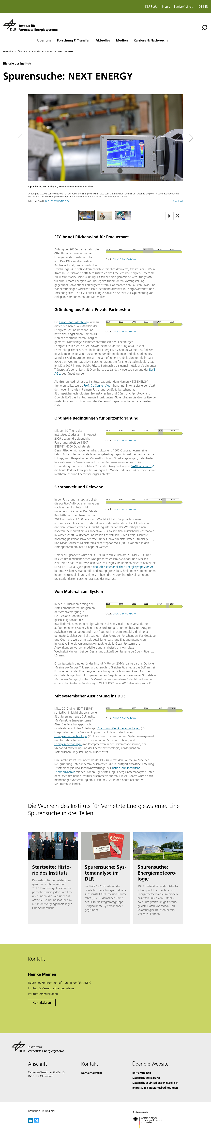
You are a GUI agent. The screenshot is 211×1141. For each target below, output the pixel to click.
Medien (122, 40)
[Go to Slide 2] (105, 215)
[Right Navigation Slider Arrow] (179, 138)
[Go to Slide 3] (123, 215)
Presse (166, 6)
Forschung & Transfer (73, 40)
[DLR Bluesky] (36, 1122)
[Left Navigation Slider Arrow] (33, 138)
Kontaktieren (42, 1003)
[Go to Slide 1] (86, 215)
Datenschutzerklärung (146, 1077)
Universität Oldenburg (73, 322)
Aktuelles (103, 40)
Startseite (8, 51)
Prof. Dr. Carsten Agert (98, 385)
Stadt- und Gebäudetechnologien (118, 728)
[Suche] (204, 27)
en (206, 6)
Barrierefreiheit (183, 6)
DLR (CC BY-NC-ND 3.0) (57, 201)
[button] (105, 151)
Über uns (44, 40)
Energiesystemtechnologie (70, 736)
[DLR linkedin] (30, 1122)
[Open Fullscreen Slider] (177, 216)
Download (177, 201)
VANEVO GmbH (141, 466)
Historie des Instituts (42, 51)
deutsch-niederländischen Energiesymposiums (122, 567)
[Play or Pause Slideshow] (169, 216)
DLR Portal (151, 6)
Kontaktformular (91, 1072)
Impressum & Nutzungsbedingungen (155, 1087)
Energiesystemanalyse (68, 744)
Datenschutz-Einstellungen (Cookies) (155, 1082)
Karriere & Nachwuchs (151, 40)
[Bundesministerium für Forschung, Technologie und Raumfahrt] (151, 1132)
